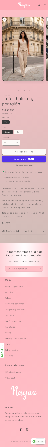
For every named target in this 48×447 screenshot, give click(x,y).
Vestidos (9, 292)
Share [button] (7, 223)
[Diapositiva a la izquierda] (18, 90)
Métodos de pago (13, 372)
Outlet (8, 344)
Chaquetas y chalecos (15, 309)
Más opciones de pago (24, 165)
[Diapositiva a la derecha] (30, 90)
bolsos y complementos (15, 338)
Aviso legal (10, 378)
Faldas (8, 298)
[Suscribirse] (40, 269)
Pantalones (10, 327)
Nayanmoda (19, 441)
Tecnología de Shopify (30, 441)
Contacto (9, 356)
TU (5, 122)
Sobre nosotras (12, 350)
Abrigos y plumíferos (14, 286)
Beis (19, 132)
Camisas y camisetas (14, 304)
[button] (3, 5)
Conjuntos (9, 315)
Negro (7, 132)
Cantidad (5, 137)
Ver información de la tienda (17, 181)
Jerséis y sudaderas (14, 321)
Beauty (8, 332)
